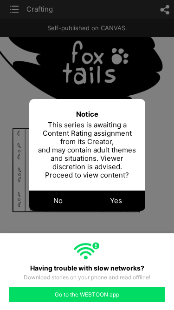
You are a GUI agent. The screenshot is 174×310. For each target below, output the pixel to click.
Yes (116, 200)
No (58, 200)
